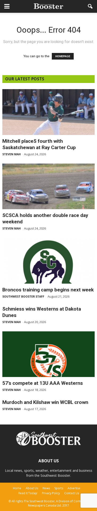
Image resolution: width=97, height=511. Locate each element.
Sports (58, 488)
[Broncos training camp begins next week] (48, 261)
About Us (32, 488)
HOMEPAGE (62, 56)
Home (17, 488)
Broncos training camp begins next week (48, 290)
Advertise (74, 488)
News (46, 488)
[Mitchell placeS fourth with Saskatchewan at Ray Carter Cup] (48, 112)
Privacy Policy (51, 493)
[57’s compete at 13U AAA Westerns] (48, 354)
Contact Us (71, 493)
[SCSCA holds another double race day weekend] (48, 186)
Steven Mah (11, 154)
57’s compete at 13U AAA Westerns (42, 383)
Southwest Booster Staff (23, 296)
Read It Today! (27, 493)
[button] (90, 6)
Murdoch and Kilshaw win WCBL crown (45, 402)
